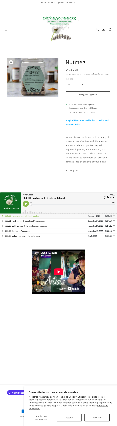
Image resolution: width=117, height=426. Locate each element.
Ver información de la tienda (81, 112)
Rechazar (97, 417)
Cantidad (69, 79)
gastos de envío (75, 74)
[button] (6, 29)
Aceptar (69, 417)
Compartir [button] (73, 170)
